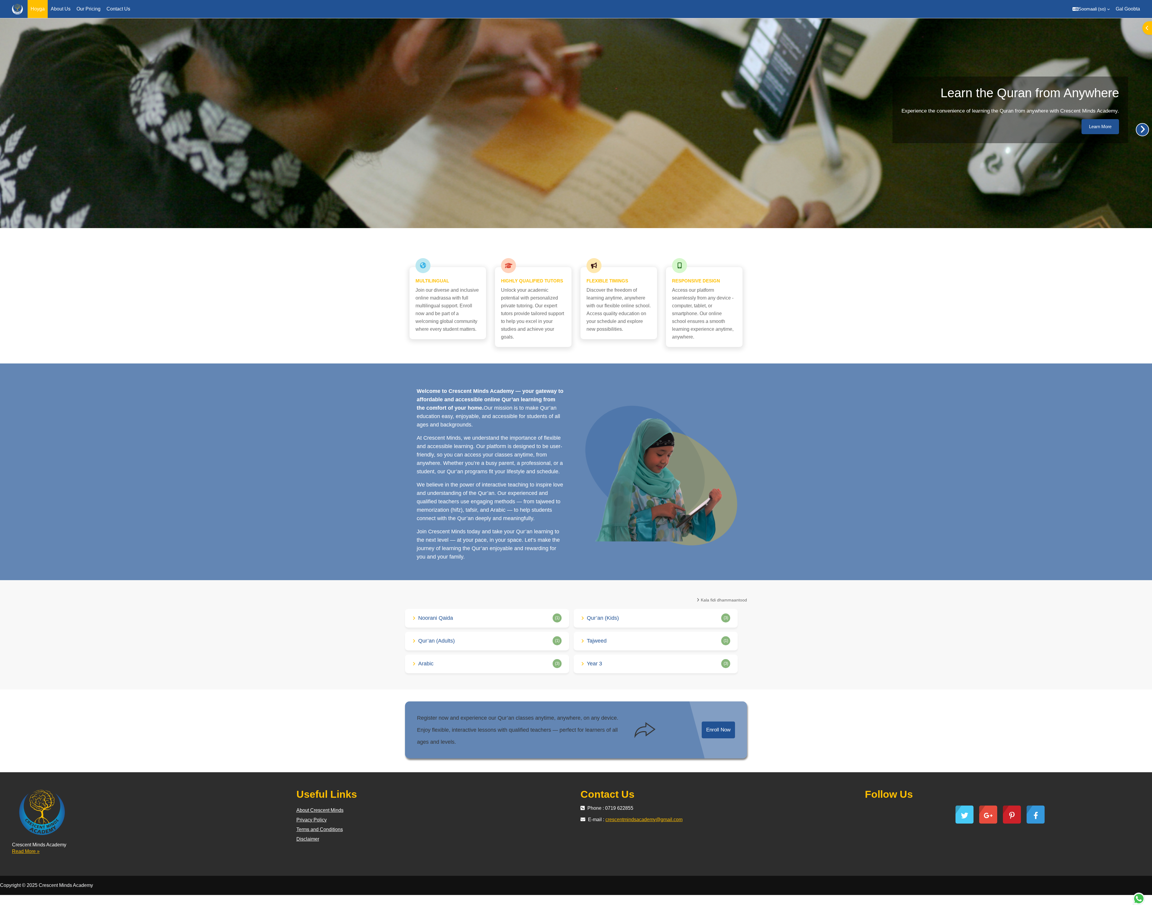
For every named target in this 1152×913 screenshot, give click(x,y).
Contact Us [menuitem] (118, 8)
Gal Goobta (1128, 8)
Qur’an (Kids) (603, 618)
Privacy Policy (311, 819)
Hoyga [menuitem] (38, 8)
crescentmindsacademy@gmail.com (643, 819)
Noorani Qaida (435, 618)
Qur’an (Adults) (436, 641)
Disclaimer (307, 839)
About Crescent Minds (320, 810)
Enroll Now (718, 730)
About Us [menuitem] (60, 8)
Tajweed (597, 641)
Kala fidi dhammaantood (724, 600)
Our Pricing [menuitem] (88, 8)
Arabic (426, 664)
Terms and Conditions (319, 829)
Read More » (26, 851)
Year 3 (594, 664)
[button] (1091, 9)
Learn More (1100, 126)
